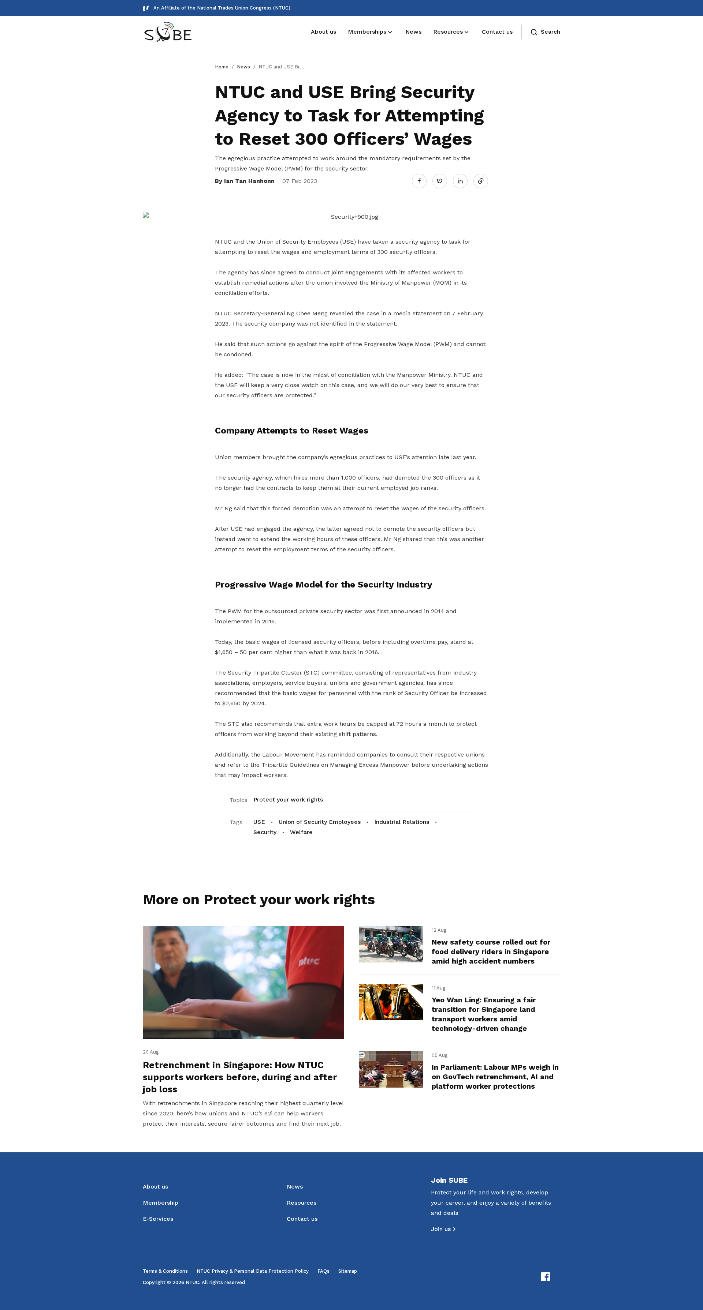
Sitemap (347, 1271)
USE (259, 821)
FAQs (323, 1271)
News (243, 67)
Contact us (302, 1218)
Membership (160, 1202)
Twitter (443, 180)
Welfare (301, 832)
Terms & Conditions (165, 1271)
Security (264, 832)
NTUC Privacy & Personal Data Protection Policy (253, 1271)
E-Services (158, 1218)
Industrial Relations (401, 821)
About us (155, 1186)
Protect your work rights (288, 799)
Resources (301, 1202)
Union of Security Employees (320, 821)
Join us (441, 1228)
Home (221, 67)
